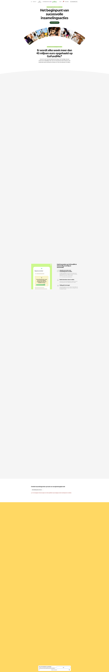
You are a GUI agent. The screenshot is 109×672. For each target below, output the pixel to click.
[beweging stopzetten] (51, 264)
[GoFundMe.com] (54, 1)
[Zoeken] (31, 2)
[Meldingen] (63, 2)
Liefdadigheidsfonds (47, 1)
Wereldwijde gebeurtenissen (37, 489)
